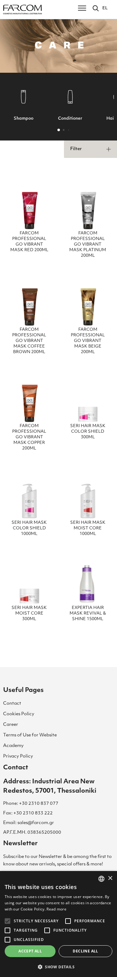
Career (10, 724)
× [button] (110, 878)
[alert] (58, 924)
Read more (56, 909)
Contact (12, 703)
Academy (13, 746)
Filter (76, 149)
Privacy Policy (18, 756)
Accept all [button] (30, 951)
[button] (58, 130)
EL (105, 8)
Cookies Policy (18, 714)
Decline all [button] (85, 951)
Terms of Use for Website (30, 735)
